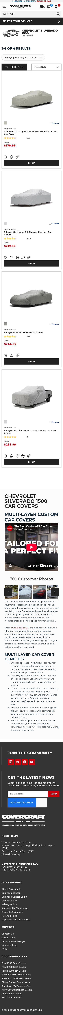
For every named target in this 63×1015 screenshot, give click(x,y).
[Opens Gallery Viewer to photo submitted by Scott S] (39, 592)
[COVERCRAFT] (20, 6)
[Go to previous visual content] (8, 592)
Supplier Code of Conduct (16, 919)
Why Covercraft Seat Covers (17, 990)
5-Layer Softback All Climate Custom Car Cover (28, 233)
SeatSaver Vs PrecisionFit (16, 986)
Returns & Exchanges (14, 941)
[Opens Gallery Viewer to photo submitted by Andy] (25, 592)
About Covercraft (11, 889)
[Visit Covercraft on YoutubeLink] (32, 762)
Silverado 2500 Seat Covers (16, 978)
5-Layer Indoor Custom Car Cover (23, 332)
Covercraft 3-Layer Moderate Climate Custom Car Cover (30, 133)
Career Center (9, 900)
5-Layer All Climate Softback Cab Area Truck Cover (30, 432)
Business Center (11, 893)
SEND (53, 793)
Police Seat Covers (12, 993)
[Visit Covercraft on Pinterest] (18, 762)
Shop (31, 163)
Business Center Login (14, 896)
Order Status (9, 937)
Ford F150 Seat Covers (14, 963)
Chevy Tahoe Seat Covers (16, 982)
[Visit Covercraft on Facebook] (25, 762)
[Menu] (4, 6)
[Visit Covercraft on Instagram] (11, 762)
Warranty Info (9, 945)
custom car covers (20, 627)
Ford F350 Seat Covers (14, 970)
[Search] (58, 14)
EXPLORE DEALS (44, 1)
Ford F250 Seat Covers (14, 967)
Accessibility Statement (15, 908)
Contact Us (8, 933)
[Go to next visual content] (55, 592)
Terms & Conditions (12, 912)
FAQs (4, 949)
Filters (15, 67)
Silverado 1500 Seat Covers (16, 974)
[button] (23, 57)
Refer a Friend (9, 916)
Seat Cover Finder (11, 997)
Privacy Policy (9, 904)
